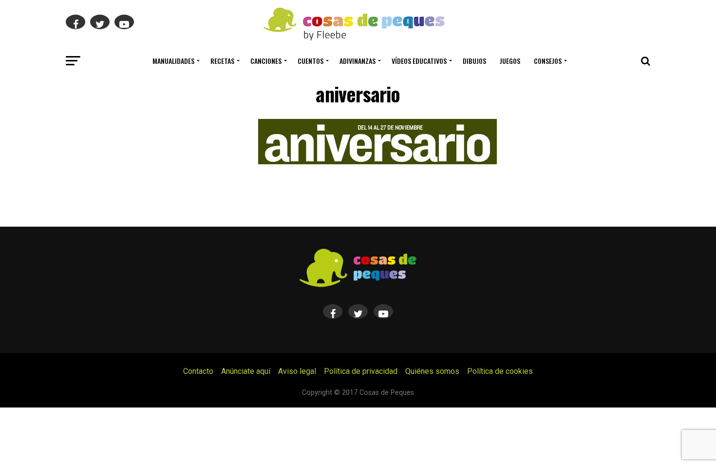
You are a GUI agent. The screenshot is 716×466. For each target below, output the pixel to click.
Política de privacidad (360, 371)
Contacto (198, 371)
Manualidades (173, 61)
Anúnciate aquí (245, 371)
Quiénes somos (432, 371)
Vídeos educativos (419, 61)
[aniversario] (377, 161)
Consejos (548, 61)
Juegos (510, 61)
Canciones (266, 61)
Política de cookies (500, 371)
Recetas (222, 61)
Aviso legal (297, 371)
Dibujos (474, 61)
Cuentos (310, 61)
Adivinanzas (357, 61)
